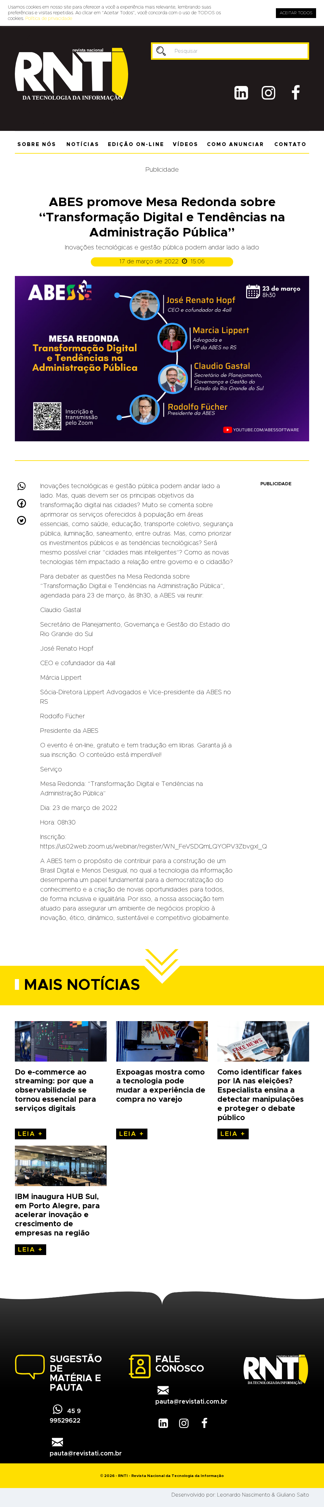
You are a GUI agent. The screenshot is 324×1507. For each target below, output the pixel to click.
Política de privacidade (48, 18)
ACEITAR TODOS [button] (296, 13)
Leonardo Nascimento (243, 1495)
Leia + (30, 1134)
